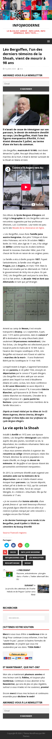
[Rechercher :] (26, 618)
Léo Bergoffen (36, 557)
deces (13, 552)
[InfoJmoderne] (26, 18)
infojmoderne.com (14, 557)
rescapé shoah (12, 563)
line (21, 68)
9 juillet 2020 (10, 68)
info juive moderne (30, 552)
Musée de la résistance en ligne (28, 227)
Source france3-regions (14, 532)
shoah (28, 563)
